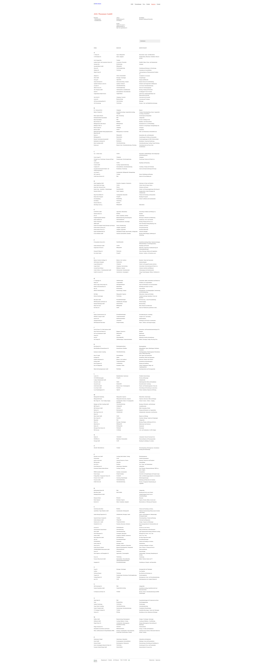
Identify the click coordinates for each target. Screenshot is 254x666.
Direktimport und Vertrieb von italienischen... (147, 320)
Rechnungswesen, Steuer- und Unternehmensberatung (149, 577)
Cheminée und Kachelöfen (121, 233)
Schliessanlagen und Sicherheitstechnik (146, 270)
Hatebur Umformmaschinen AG (100, 286)
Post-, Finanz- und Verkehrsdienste (145, 464)
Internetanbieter (119, 558)
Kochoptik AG (96, 357)
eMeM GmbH (96, 223)
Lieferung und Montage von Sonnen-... (146, 545)
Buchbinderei (118, 141)
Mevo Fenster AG (97, 418)
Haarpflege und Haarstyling (144, 162)
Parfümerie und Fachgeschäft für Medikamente (148, 83)
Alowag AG (96, 79)
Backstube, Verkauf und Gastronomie (146, 260)
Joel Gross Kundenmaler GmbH (100, 333)
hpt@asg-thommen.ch (120, 26)
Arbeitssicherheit (119, 89)
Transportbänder (119, 282)
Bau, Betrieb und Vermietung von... (146, 573)
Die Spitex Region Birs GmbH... (145, 537)
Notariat (118, 187)
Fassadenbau (122, 215)
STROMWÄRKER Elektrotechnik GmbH (101, 549)
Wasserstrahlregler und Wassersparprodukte (147, 438)
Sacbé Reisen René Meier (98, 508)
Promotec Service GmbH (98, 477)
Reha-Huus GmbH (97, 492)
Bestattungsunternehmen (121, 346)
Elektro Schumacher (97, 221)
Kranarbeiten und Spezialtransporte (145, 361)
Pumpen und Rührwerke (143, 79)
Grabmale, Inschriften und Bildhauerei (146, 268)
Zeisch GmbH (96, 641)
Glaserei (118, 129)
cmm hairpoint (96, 162)
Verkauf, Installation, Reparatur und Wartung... (148, 389)
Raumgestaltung (132, 172)
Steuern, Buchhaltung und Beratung (146, 174)
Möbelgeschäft (125, 172)
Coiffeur (118, 153)
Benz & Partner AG (97, 121)
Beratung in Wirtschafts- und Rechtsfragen (147, 404)
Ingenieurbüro (119, 553)
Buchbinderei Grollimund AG (99, 141)
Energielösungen (142, 77)
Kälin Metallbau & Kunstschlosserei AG (101, 348)
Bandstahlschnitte (119, 375)
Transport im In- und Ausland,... (145, 316)
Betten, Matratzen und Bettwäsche (145, 305)
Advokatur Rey (96, 64)
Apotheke (118, 83)
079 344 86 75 (122, 25)
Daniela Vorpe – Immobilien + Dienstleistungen (103, 189)
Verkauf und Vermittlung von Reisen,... (146, 508)
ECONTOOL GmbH (98, 211)
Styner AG (96, 551)
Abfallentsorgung (119, 280)
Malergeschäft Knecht (98, 398)
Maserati (140, 110)
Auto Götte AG (96, 97)
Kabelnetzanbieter (142, 318)
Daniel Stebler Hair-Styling (99, 185)
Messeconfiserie (142, 335)
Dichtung (118, 612)
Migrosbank (96, 420)
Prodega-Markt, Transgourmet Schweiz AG (102, 475)
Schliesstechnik (119, 270)
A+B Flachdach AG (97, 56)
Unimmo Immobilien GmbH (99, 588)
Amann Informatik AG (98, 81)
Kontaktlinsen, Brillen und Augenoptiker (146, 357)
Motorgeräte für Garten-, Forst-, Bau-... (146, 533)
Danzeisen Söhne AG (98, 191)
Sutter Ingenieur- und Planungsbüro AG (101, 553)
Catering (118, 460)
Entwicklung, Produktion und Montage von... (147, 211)
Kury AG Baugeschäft (98, 365)
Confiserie (124, 260)
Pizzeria (126, 460)
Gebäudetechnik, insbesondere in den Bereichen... (148, 412)
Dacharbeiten (141, 215)
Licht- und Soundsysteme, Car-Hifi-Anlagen (147, 430)
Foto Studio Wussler (97, 253)
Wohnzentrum (126, 643)
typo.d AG (96, 579)
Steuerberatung (119, 290)
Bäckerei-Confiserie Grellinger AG (100, 260)
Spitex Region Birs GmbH (99, 537)
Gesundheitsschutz (126, 89)
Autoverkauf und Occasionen (144, 97)
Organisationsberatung (125, 164)
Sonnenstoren (128, 183)
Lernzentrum (118, 62)
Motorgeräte (124, 533)
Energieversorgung (120, 322)
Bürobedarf (118, 499)
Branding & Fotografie (143, 196)
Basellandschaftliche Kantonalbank (100, 117)
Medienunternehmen (120, 628)
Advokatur (141, 64)
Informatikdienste (119, 91)
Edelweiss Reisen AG (98, 213)
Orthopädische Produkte (120, 231)
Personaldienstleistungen (121, 299)
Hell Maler (96, 294)
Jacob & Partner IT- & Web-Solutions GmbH (102, 329)
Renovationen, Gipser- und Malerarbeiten (147, 54)
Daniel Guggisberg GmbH (99, 183)
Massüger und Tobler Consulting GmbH (101, 404)
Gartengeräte (118, 533)
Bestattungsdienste (142, 346)
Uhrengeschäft (130, 547)
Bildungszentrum (119, 123)
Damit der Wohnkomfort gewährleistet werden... (148, 307)
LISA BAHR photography (99, 377)
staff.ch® (95, 539)
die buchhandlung (97, 198)
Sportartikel (118, 402)
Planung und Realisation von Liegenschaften (147, 410)
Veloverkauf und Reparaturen (144, 520)
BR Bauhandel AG (97, 137)
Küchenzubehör (119, 288)
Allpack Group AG (97, 72)
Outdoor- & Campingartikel (128, 400)
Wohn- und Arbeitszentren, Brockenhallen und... (148, 131)
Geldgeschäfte (141, 117)
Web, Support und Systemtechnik (145, 355)
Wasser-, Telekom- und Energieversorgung (147, 322)
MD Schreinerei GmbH (98, 408)
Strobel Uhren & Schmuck (99, 547)
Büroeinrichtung (142, 303)
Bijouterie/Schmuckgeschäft (121, 547)
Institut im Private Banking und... (145, 176)
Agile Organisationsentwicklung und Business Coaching (149, 531)
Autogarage (118, 97)
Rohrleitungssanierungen (143, 477)
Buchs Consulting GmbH (98, 143)
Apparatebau (118, 79)
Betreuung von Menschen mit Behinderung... (147, 217)
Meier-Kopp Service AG (98, 412)
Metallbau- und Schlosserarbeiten (145, 121)
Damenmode (141, 426)
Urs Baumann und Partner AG (99, 591)
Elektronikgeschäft (119, 337)
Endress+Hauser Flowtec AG (99, 229)
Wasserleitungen (124, 477)
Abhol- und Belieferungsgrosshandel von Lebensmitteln (149, 475)
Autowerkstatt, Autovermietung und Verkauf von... (148, 266)
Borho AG (96, 135)
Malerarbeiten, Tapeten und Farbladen (146, 294)
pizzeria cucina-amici (98, 460)
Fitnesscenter (118, 251)
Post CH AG (96, 464)
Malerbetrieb (141, 333)
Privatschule (124, 62)
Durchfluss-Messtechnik (143, 229)
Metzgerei (118, 331)
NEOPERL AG (96, 438)
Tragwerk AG (96, 575)
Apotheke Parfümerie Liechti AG (100, 83)
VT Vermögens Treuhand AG (99, 610)
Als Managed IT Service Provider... (146, 91)
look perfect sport (97, 383)
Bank (117, 115)
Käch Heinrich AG (97, 346)
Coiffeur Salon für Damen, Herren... (146, 185)
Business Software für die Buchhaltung (146, 81)
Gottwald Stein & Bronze (98, 268)
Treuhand (118, 60)
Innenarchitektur (119, 303)
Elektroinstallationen (120, 219)
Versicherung (118, 103)
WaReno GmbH (97, 619)
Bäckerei (118, 260)
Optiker (117, 357)
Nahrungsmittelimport (120, 284)
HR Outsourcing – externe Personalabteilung (147, 299)
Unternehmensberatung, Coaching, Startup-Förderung (149, 143)
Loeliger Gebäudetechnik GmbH (100, 379)
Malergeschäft (122, 54)
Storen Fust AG (97, 545)
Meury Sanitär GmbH (98, 416)
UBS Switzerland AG (98, 586)
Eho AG (95, 215)
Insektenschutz (119, 262)
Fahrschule (118, 462)
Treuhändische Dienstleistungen (145, 608)
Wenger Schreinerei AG (98, 626)
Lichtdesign (118, 429)
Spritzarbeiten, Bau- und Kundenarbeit (146, 135)
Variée (95, 602)
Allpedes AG (96, 75)
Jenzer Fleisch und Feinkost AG (100, 331)
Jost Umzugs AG (97, 339)
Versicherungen (142, 604)
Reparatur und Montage (143, 416)
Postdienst (118, 464)
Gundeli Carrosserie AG (98, 272)
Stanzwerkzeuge (142, 551)
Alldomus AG (96, 70)
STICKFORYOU (97, 541)
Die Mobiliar (96, 200)
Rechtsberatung (119, 64)
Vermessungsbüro (125, 553)
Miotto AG (96, 422)
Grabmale (123, 268)
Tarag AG (95, 569)
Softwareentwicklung (120, 81)
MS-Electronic (96, 430)
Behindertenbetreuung (120, 217)
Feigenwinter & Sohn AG (98, 247)
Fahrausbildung (142, 462)
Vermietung (118, 70)
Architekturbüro (119, 363)
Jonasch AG (96, 335)
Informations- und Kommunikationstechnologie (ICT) (149, 329)
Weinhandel (118, 427)
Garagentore (123, 183)
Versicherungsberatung (120, 68)
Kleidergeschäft (119, 425)
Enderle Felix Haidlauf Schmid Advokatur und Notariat (104, 225)
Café (121, 260)
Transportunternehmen (120, 316)
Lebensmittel (118, 320)
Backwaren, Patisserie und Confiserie (146, 359)
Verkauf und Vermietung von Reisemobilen (147, 194)
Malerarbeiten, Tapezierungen (144, 396)
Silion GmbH (96, 531)
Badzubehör (118, 438)
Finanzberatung (119, 159)
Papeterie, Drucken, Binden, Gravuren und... (147, 499)
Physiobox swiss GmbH (98, 456)
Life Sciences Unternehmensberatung (146, 85)
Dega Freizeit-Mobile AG (98, 194)
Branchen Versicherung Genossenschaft (101, 139)
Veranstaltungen (138, 4)
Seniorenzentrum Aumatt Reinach (100, 529)
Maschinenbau (124, 211)
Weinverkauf (141, 428)
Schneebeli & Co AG (98, 523)
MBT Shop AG (96, 406)
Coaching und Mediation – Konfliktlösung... (147, 621)
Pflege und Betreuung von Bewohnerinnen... (147, 529)
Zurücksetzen (142, 41)
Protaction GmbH (97, 479)
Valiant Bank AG (97, 600)
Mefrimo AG (96, 410)
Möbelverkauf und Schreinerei (145, 424)
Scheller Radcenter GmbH (99, 520)
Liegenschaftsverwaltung (130, 112)
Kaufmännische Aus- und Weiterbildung (146, 123)
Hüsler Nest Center (97, 305)
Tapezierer (124, 294)
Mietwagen (141, 101)
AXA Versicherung (97, 103)
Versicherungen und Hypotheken (145, 115)
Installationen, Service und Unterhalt (146, 219)
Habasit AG (96, 282)
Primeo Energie (97, 473)
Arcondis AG (96, 85)
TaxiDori (95, 571)
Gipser (117, 54)
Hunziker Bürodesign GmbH (99, 303)
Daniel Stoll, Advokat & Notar (99, 187)
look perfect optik (97, 381)
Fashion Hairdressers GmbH (99, 245)
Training (128, 456)
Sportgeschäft (119, 383)
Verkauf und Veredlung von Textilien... (146, 541)
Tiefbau (122, 365)
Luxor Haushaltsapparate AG (99, 389)
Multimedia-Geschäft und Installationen (146, 337)
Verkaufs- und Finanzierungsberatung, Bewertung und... (149, 189)
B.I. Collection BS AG (98, 110)
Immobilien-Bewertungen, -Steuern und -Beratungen (149, 610)
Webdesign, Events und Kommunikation (146, 641)
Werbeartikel (118, 541)
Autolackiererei (119, 272)
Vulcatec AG (96, 612)
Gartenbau (118, 471)
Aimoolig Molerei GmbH (98, 66)
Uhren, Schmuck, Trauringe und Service (146, 547)
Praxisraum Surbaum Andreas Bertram (101, 468)
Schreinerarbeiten (142, 626)
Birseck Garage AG (97, 127)
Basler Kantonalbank (98, 119)
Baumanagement (119, 410)
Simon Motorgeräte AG (98, 533)
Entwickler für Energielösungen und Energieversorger (149, 473)
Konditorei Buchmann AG (99, 359)
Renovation (124, 398)
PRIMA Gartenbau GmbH (99, 471)
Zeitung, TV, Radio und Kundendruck (146, 628)
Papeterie (123, 499)
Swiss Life (96, 556)
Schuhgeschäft (134, 231)
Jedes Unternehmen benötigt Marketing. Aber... (148, 223)
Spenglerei (122, 56)
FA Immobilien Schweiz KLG (99, 242)
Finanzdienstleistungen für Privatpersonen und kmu (148, 600)
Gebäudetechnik (119, 301)
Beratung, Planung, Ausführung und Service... (148, 422)
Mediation (122, 621)
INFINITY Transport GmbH (99, 316)
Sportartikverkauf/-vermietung (145, 383)
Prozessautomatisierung (143, 227)
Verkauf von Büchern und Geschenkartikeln (147, 198)
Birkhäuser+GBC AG (98, 125)
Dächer (117, 56)
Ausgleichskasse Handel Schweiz (100, 93)
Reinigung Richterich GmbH (99, 494)
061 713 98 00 (124, 660)
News (144, 4)
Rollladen (123, 535)
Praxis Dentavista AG (98, 466)
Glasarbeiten (141, 129)
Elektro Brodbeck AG (98, 219)
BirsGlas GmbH (97, 129)
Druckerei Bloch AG (97, 202)
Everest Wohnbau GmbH (98, 233)
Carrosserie (123, 97)
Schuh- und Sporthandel (121, 75)
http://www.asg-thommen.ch (121, 27)
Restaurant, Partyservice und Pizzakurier (146, 460)
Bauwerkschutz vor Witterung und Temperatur (148, 501)
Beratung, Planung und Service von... (146, 221)
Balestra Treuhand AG (98, 112)
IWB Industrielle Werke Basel (99, 322)
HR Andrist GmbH (97, 299)
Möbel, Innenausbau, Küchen (144, 408)
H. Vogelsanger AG (97, 280)
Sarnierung (118, 477)
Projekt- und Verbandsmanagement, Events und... (148, 385)
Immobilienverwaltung (120, 112)
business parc (96, 145)
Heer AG (95, 288)
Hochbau (126, 215)
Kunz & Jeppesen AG (98, 363)
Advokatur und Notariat (143, 187)
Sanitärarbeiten (142, 543)
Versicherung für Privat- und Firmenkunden (147, 645)
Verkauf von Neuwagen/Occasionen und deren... (148, 264)
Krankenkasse (119, 168)
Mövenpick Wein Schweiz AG (99, 428)
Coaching (118, 164)
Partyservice (123, 331)
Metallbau (118, 121)
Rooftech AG (96, 501)
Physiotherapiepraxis (143, 456)
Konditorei (125, 359)
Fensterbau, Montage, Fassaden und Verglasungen (148, 418)
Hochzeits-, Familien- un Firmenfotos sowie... (148, 253)
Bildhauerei (118, 268)
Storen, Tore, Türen (143, 535)
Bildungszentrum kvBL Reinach (100, 123)
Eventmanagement (126, 385)
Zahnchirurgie (119, 466)
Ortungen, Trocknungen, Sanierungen (146, 619)
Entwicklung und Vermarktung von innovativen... (148, 387)
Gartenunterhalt (124, 471)
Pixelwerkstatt (96, 458)
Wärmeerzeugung (142, 301)
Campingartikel (119, 194)
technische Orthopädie (143, 231)
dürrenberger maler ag (98, 204)
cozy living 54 (96, 172)
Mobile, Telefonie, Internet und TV (146, 558)
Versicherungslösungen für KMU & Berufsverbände (149, 139)
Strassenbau (118, 365)
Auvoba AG (96, 99)
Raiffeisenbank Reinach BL (99, 490)
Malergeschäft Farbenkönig (99, 396)
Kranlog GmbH (97, 361)
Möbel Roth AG (97, 424)
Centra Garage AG (97, 157)
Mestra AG (96, 414)
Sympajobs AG (96, 562)
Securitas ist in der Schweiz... (144, 527)
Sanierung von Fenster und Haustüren (146, 183)
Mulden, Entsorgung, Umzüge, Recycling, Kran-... (148, 339)
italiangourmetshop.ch (98, 320)
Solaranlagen (123, 77)
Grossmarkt (118, 475)
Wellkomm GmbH (97, 621)
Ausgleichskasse (119, 93)
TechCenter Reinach (97, 573)
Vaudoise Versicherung (98, 604)
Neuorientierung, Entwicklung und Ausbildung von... (149, 643)
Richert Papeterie (97, 499)
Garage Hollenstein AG (98, 264)
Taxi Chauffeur (142, 571)
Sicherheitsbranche (119, 527)
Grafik (117, 440)
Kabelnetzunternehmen (120, 318)
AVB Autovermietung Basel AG (100, 101)
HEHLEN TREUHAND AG (99, 290)
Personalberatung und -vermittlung (145, 314)
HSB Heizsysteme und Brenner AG (100, 301)
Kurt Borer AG (96, 307)
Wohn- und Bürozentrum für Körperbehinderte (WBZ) (104, 630)
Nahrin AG (96, 436)
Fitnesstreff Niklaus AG (98, 251)
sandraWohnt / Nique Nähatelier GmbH (101, 510)
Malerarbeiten (141, 204)
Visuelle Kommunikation (144, 458)
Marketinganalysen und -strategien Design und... (148, 579)
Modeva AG (96, 426)
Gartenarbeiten (142, 471)
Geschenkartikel (119, 172)
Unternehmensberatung (120, 85)
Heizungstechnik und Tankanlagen (145, 569)
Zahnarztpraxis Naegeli (98, 639)
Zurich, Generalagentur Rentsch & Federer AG (102, 645)
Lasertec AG (96, 375)
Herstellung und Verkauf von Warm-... (146, 286)
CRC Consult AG (97, 174)
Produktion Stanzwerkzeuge (144, 375)
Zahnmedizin (124, 466)
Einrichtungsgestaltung (143, 602)
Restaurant (118, 497)
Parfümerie (123, 83)
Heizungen (118, 77)
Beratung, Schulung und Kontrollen (146, 89)
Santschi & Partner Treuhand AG (100, 518)
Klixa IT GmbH (97, 355)
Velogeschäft (118, 519)
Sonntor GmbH (97, 535)
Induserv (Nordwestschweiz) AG (100, 314)
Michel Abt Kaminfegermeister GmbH (101, 369)
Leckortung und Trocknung (144, 99)
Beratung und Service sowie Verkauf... (146, 492)
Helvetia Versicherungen (98, 296)
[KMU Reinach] (100, 4)
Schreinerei (118, 408)
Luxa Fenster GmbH (97, 387)
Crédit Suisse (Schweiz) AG (99, 176)
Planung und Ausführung (144, 363)
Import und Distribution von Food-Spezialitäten (148, 284)
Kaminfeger (118, 368)
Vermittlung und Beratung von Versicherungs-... (148, 68)
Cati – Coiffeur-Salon (98, 153)
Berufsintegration (128, 217)
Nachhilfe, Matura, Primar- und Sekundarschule (148, 62)
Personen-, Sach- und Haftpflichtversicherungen (148, 103)
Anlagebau (118, 227)
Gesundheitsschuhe (142, 406)
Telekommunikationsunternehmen (122, 560)
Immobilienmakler (119, 189)
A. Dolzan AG (96, 54)
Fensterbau (118, 183)
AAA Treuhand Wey (97, 60)
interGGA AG (96, 318)
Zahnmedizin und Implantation (145, 639)
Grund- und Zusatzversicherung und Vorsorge (147, 168)
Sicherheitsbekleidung (120, 479)
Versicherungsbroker (143, 575)
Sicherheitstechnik (126, 270)
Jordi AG (95, 337)
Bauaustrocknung (119, 99)
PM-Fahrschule (96, 462)
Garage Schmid (97, 266)
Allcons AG (96, 68)
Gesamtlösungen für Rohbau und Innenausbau (147, 137)
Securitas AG (96, 527)
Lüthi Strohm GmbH (98, 385)
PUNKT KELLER (97, 481)
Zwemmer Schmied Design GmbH (100, 647)
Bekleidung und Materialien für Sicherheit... (147, 479)
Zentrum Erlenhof (97, 643)
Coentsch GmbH (97, 164)
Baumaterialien (119, 137)
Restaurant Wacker (97, 497)
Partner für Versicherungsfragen (145, 87)
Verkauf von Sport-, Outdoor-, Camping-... (147, 400)
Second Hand (125, 131)
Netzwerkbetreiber (127, 91)
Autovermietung (119, 101)
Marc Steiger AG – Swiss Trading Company (102, 400)
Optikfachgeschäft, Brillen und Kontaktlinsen (147, 381)
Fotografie (118, 196)
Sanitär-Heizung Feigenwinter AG (100, 514)
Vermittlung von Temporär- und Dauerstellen (147, 562)
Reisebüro (118, 213)
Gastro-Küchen (142, 288)
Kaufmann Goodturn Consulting (100, 351)
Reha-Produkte (129, 231)
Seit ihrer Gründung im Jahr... (145, 119)
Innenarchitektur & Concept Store (145, 647)
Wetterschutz (128, 545)
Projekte (148, 4)
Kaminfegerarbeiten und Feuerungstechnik (147, 369)
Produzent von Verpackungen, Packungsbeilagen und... (149, 125)
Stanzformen (125, 375)
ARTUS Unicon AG (97, 87)
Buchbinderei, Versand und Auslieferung (146, 141)
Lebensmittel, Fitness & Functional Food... (147, 436)
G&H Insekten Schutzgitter (99, 262)
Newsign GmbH (97, 440)
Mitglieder (153, 4)
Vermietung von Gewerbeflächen (145, 70)
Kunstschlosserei (119, 348)
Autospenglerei (125, 272)
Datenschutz (151, 660)
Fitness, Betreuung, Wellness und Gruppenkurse (148, 251)
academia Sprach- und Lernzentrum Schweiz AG (103, 62)
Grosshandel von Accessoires (144, 75)
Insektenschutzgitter (143, 262)
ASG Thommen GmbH (98, 89)
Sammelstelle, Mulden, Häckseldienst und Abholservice (149, 280)
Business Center (119, 145)
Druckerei (118, 125)
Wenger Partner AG (97, 623)
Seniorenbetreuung (119, 529)
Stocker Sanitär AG (97, 543)
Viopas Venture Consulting (99, 606)
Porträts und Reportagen (143, 377)
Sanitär (117, 191)
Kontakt (158, 4)
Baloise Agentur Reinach (98, 115)
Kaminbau (129, 233)
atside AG (95, 91)
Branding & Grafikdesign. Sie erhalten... (147, 440)
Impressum (158, 660)
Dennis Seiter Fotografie (98, 196)
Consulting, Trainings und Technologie (146, 166)
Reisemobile (125, 194)
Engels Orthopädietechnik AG (99, 231)
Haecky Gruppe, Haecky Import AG (100, 284)
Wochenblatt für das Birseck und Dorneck (101, 628)
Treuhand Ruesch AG (98, 577)
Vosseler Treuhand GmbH (98, 608)
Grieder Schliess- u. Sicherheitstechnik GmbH (102, 270)
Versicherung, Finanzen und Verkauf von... (147, 159)
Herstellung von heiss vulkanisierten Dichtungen (148, 612)
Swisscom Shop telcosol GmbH (100, 558)
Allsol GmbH (96, 77)
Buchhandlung (119, 198)
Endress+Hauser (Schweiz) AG (99, 227)
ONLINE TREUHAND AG (99, 447)
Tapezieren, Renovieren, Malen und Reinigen (147, 398)
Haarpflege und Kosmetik (144, 245)
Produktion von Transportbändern (145, 282)
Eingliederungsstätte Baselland (99, 217)
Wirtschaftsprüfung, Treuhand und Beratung (147, 518)
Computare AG (96, 166)
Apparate (118, 389)
